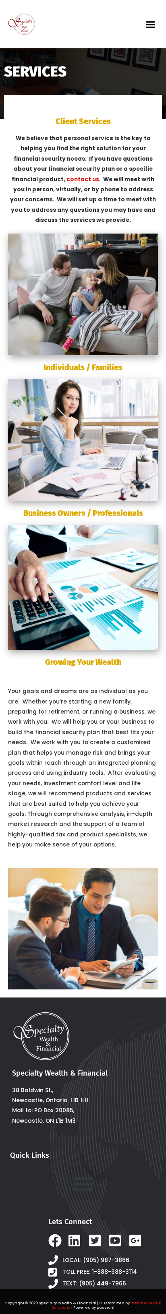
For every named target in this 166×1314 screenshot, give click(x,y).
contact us (82, 179)
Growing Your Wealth (83, 662)
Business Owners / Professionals (83, 513)
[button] (150, 24)
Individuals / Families (83, 367)
